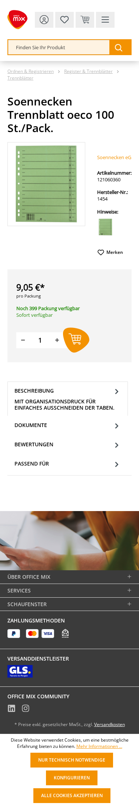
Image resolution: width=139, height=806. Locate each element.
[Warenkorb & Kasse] (85, 20)
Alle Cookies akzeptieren (72, 795)
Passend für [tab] (31, 463)
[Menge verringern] (23, 340)
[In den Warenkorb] (76, 340)
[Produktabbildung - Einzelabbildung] (46, 183)
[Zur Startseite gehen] (17, 19)
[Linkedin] (11, 709)
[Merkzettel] (64, 20)
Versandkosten (109, 724)
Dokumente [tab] (30, 425)
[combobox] (59, 47)
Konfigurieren (72, 778)
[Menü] (105, 20)
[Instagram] (25, 709)
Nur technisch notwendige (71, 760)
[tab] (67, 399)
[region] (46, 184)
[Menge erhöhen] (57, 340)
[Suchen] (120, 47)
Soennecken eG (114, 157)
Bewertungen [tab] (33, 444)
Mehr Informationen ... (99, 746)
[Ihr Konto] (44, 20)
